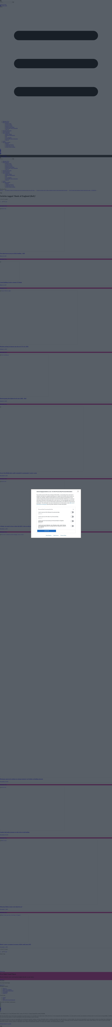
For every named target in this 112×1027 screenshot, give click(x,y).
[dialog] (56, 513)
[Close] (78, 492)
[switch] (72, 512)
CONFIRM (46, 530)
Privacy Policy (63, 535)
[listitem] (56, 509)
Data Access (56, 535)
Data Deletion (48, 535)
